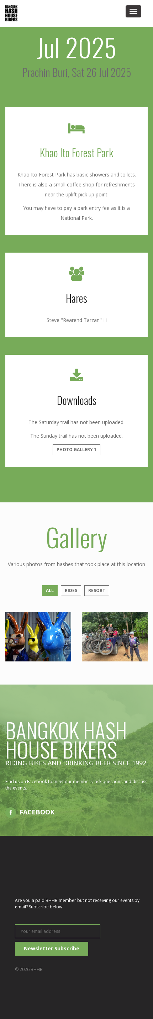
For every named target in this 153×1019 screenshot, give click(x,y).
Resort (96, 590)
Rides (71, 590)
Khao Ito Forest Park (76, 152)
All (50, 590)
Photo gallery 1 (76, 450)
